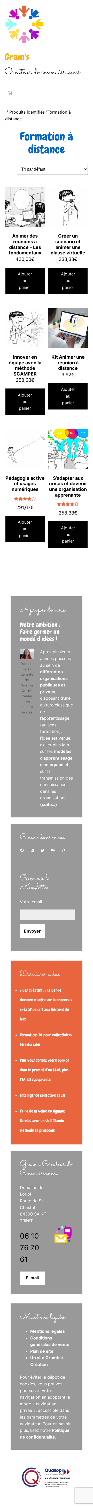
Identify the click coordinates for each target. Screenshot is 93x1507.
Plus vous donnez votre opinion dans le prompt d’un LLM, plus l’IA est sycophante (44, 1070)
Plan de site (41, 1351)
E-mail (32, 1277)
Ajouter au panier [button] (25, 280)
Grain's (17, 57)
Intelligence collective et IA (42, 1095)
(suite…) (48, 804)
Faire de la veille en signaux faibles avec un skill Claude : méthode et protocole (43, 1120)
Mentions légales (47, 1331)
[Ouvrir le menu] (20, 92)
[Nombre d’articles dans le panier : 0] (9, 93)
